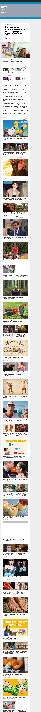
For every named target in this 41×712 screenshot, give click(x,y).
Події (11, 24)
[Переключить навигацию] (39, 18)
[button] (36, 18)
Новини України (7, 24)
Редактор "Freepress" (14, 37)
